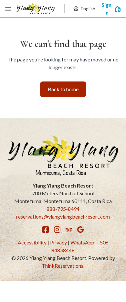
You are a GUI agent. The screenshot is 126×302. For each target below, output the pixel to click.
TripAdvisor (69, 229)
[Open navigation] (8, 8)
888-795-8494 (63, 209)
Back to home (63, 89)
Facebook (45, 229)
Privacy (58, 242)
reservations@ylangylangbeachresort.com (63, 216)
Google (80, 229)
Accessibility (32, 242)
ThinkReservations (62, 266)
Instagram (57, 229)
